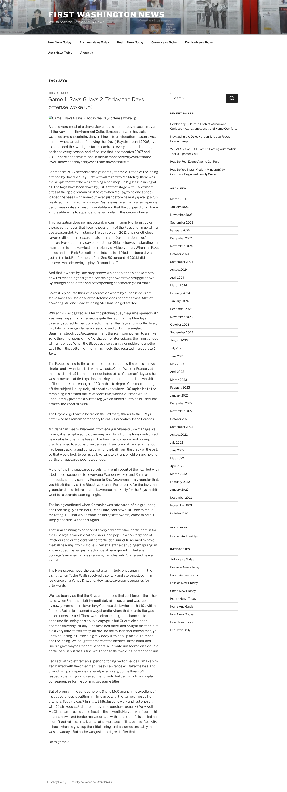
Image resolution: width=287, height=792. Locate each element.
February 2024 (180, 293)
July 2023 (176, 348)
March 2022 (178, 474)
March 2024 (178, 285)
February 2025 (180, 230)
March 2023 (178, 379)
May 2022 (177, 458)
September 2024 (181, 262)
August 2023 (179, 340)
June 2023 (177, 356)
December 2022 (181, 403)
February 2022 (180, 482)
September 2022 (181, 426)
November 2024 (181, 246)
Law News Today (181, 622)
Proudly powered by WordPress (91, 782)
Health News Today (130, 42)
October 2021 (179, 513)
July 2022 (176, 442)
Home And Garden (182, 606)
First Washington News (107, 14)
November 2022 (181, 411)
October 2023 (179, 324)
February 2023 (180, 387)
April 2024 (177, 277)
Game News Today (164, 42)
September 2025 (181, 222)
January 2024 (179, 301)
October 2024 (179, 254)
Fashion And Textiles (184, 536)
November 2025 (181, 214)
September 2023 (181, 332)
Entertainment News (184, 575)
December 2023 (181, 309)
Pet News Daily (180, 630)
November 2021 (181, 505)
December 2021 (181, 497)
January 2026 (179, 206)
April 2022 (177, 466)
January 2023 (179, 395)
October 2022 (179, 419)
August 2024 (179, 269)
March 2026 (178, 199)
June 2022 (177, 450)
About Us (86, 52)
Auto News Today (60, 52)
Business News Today (94, 42)
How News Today (59, 42)
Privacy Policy (56, 782)
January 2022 (179, 489)
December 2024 (181, 238)
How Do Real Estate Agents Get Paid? (195, 161)
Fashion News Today (199, 42)
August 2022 (179, 434)
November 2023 (181, 317)
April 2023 (177, 371)
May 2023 (177, 364)
